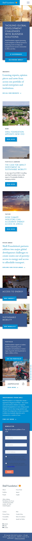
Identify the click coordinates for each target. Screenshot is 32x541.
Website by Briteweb (20, 538)
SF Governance (16, 54)
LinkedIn (6, 524)
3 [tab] (30, 368)
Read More (12, 387)
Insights (18, 494)
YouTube (6, 527)
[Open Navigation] (29, 2)
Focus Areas (19, 489)
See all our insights (11, 93)
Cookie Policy (19, 514)
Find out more (8, 419)
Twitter (5, 525)
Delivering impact (16, 59)
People (4, 494)
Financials (5, 519)
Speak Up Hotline (20, 519)
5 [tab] (30, 371)
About (4, 489)
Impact (17, 492)
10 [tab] (30, 379)
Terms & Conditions (20, 516)
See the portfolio (14, 358)
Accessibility (5, 516)
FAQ (17, 511)
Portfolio (5, 492)
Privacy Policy (6, 514)
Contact (4, 511)
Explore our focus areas (13, 267)
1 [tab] (30, 365)
